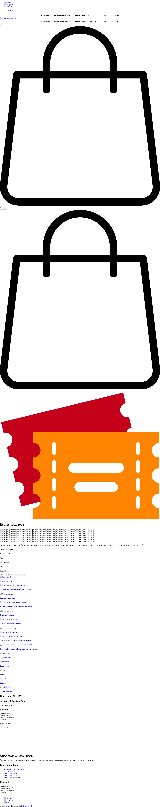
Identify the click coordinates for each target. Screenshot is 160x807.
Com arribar (4, 727)
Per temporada (20, 575)
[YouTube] (8, 7)
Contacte (10, 10)
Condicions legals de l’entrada (14, 769)
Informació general (62, 15)
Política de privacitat (11, 773)
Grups (103, 15)
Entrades (3, 209)
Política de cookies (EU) (12, 777)
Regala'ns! (115, 15)
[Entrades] (80, 519)
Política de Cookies (11, 775)
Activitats (45, 15)
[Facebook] (8, 3)
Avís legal (7, 771)
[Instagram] (8, 5)
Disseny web (27, 806)
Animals (3, 575)
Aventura (11, 575)
